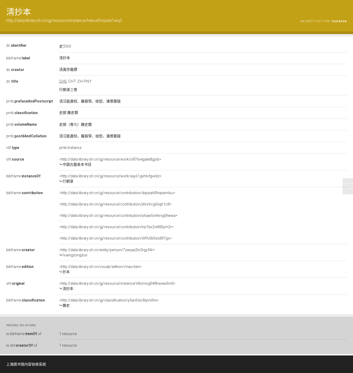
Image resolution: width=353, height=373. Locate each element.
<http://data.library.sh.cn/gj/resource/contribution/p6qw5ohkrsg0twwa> (118, 215)
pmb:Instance (70, 148)
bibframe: (18, 58)
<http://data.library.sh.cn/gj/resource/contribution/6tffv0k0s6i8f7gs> (115, 238)
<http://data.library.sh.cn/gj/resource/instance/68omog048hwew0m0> (117, 286)
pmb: (29, 101)
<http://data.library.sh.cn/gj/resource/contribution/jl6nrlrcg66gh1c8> (115, 204)
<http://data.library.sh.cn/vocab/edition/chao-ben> (100, 269)
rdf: (12, 148)
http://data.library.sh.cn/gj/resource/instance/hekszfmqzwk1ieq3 (64, 20)
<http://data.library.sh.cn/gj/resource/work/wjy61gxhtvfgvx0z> (110, 178)
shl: (15, 159)
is (23, 334)
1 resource (68, 334)
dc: (16, 45)
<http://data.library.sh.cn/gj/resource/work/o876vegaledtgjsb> (110, 161)
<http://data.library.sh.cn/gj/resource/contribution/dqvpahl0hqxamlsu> (117, 193)
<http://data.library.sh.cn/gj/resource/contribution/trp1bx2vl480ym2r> (116, 227)
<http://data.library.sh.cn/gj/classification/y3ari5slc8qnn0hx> (109, 302)
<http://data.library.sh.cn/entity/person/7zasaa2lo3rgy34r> (107, 252)
